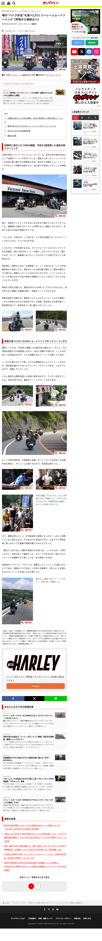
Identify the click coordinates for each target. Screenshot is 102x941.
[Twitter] (34, 698)
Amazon (36, 685)
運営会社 (77, 918)
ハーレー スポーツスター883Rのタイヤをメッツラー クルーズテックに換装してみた (28, 801)
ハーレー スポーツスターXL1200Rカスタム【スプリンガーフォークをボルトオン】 (28, 716)
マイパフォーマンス (53, 75)
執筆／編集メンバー (45, 918)
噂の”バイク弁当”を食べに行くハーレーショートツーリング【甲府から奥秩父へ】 (56, 903)
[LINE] (55, 698)
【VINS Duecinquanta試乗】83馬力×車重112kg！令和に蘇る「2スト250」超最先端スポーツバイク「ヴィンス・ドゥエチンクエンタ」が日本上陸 (90, 184)
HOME (7, 903)
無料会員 (91, 42)
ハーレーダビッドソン (27, 31)
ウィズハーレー (11, 31)
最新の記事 (10, 135)
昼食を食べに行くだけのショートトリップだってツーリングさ (30, 126)
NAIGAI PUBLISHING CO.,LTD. (49, 923)
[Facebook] (13, 698)
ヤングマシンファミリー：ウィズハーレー (19, 83)
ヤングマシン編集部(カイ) (90, 132)
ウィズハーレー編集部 (28, 24)
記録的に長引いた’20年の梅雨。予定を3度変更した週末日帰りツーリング (33, 120)
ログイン (78, 42)
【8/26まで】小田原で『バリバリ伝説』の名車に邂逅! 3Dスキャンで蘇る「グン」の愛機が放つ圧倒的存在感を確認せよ (90, 170)
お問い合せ (87, 918)
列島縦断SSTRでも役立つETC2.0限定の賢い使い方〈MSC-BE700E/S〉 (26, 758)
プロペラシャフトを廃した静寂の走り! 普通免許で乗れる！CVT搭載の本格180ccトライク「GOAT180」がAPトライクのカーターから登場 (90, 141)
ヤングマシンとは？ (18, 918)
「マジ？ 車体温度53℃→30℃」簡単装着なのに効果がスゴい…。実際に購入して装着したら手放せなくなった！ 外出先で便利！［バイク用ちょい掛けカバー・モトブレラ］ (90, 126)
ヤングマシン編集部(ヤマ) (90, 190)
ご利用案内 (32, 918)
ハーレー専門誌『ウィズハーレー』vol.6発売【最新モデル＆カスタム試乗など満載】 (28, 94)
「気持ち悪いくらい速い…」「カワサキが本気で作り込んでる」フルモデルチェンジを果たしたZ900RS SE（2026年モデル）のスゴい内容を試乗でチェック (90, 155)
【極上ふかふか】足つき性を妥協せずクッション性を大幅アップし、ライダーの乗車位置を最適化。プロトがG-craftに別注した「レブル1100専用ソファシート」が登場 (35, 837)
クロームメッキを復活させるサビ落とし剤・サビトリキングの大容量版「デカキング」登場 (28, 780)
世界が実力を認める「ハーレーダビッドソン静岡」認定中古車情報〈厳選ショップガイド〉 (28, 737)
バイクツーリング (19, 903)
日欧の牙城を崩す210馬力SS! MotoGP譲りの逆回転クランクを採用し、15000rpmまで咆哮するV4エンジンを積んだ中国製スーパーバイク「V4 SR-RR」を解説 (35, 866)
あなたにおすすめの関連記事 (17, 131)
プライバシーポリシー (63, 918)
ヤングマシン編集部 (90, 147)
